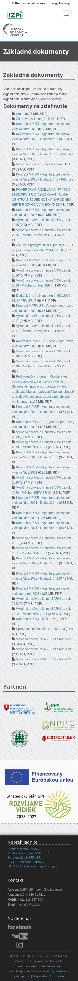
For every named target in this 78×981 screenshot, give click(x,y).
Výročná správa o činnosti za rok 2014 (43, 164)
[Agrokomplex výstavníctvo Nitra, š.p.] (58, 735)
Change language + (61, 3)
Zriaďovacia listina (29, 119)
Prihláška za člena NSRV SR (28, 853)
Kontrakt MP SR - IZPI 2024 (36, 619)
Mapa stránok (42, 976)
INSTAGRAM (20, 944)
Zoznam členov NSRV (23, 849)
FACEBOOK (20, 927)
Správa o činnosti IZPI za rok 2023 (40, 629)
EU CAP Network (20, 862)
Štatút (20, 114)
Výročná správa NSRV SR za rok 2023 (44, 639)
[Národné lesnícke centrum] (19, 738)
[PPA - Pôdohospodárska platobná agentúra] (58, 706)
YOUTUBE (20, 936)
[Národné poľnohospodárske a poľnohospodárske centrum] (58, 722)
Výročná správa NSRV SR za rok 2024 (44, 649)
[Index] (39, 15)
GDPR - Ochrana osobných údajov (32, 866)
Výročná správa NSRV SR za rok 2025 (44, 659)
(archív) (38, 862)
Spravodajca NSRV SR (24, 857)
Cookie (59, 976)
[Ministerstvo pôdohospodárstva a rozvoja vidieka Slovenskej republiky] (19, 706)
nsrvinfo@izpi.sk (29, 904)
